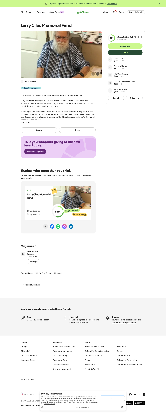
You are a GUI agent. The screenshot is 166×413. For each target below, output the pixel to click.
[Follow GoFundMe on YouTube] (135, 394)
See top (135, 98)
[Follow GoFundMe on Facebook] (130, 394)
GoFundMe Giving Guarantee (124, 322)
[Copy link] (45, 226)
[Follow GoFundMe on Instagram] (144, 394)
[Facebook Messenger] (64, 226)
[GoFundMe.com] (83, 12)
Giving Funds (56, 12)
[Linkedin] (71, 226)
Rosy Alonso (119, 58)
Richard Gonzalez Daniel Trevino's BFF (124, 82)
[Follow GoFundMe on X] (139, 394)
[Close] (159, 3)
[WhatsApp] (58, 226)
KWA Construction (121, 74)
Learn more (112, 4)
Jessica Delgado (120, 89)
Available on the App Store (139, 403)
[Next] (97, 74)
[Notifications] (114, 12)
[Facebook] (52, 226)
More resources (27, 379)
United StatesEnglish (32, 394)
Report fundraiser (32, 285)
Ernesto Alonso (120, 66)
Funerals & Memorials (55, 273)
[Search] (22, 12)
